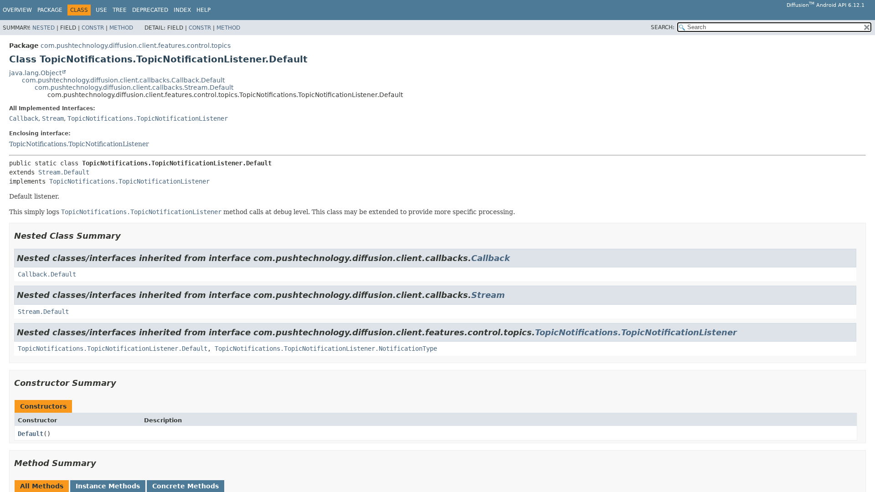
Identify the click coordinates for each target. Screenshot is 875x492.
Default (30, 433)
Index (182, 10)
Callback (23, 118)
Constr (93, 28)
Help (203, 10)
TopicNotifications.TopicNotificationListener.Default (112, 348)
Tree (120, 10)
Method (121, 28)
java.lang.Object (35, 73)
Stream (53, 118)
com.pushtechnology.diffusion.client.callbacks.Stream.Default (134, 87)
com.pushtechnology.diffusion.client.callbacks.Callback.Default (123, 80)
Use (101, 10)
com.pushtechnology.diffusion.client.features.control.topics (136, 45)
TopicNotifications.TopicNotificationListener (147, 118)
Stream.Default (63, 172)
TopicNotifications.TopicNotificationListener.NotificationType (326, 348)
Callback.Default (47, 274)
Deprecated (150, 10)
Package (49, 10)
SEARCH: (662, 27)
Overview (17, 10)
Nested (43, 28)
